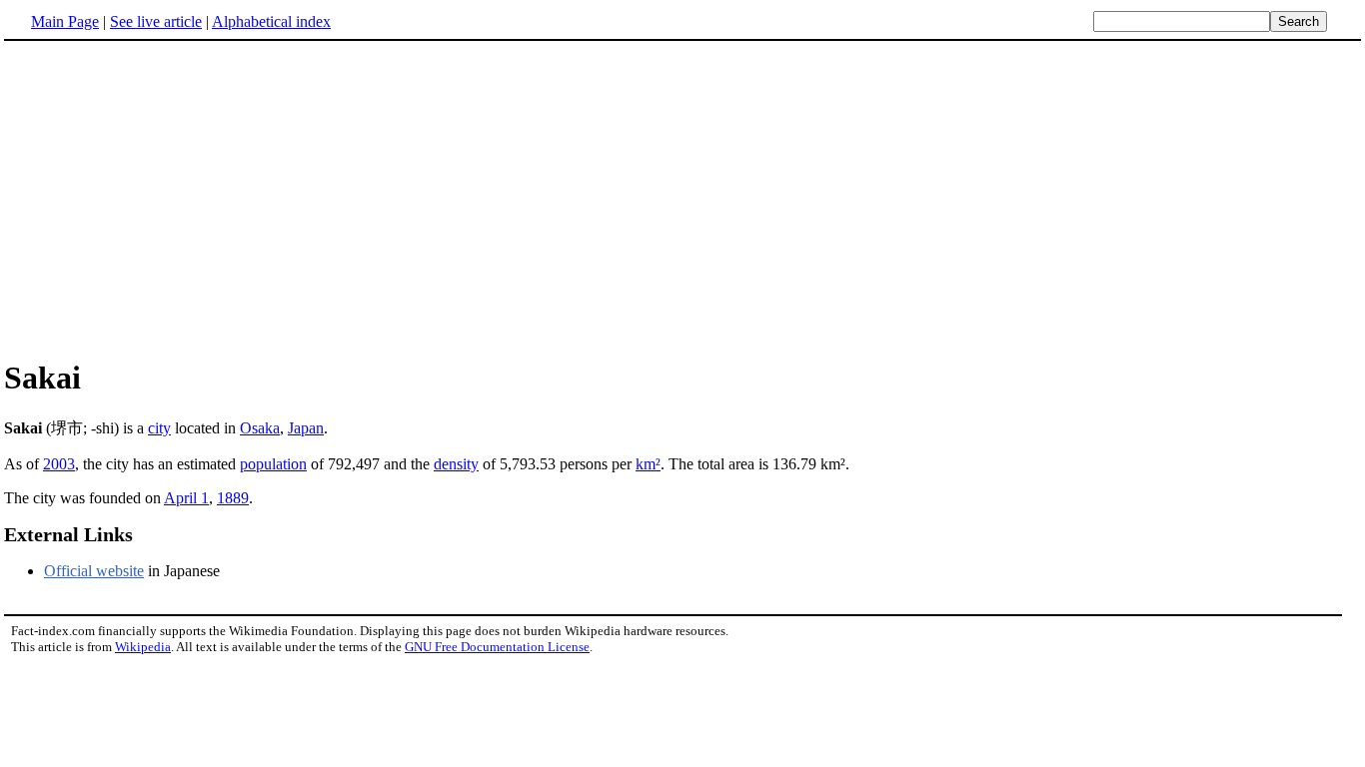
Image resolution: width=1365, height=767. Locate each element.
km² (648, 463)
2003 (59, 463)
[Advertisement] (682, 199)
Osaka (260, 427)
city (159, 427)
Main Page (65, 21)
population (273, 463)
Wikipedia (143, 646)
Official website (94, 570)
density (456, 463)
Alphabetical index (271, 21)
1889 (233, 497)
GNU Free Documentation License (497, 646)
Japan (306, 427)
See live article (156, 21)
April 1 (186, 497)
